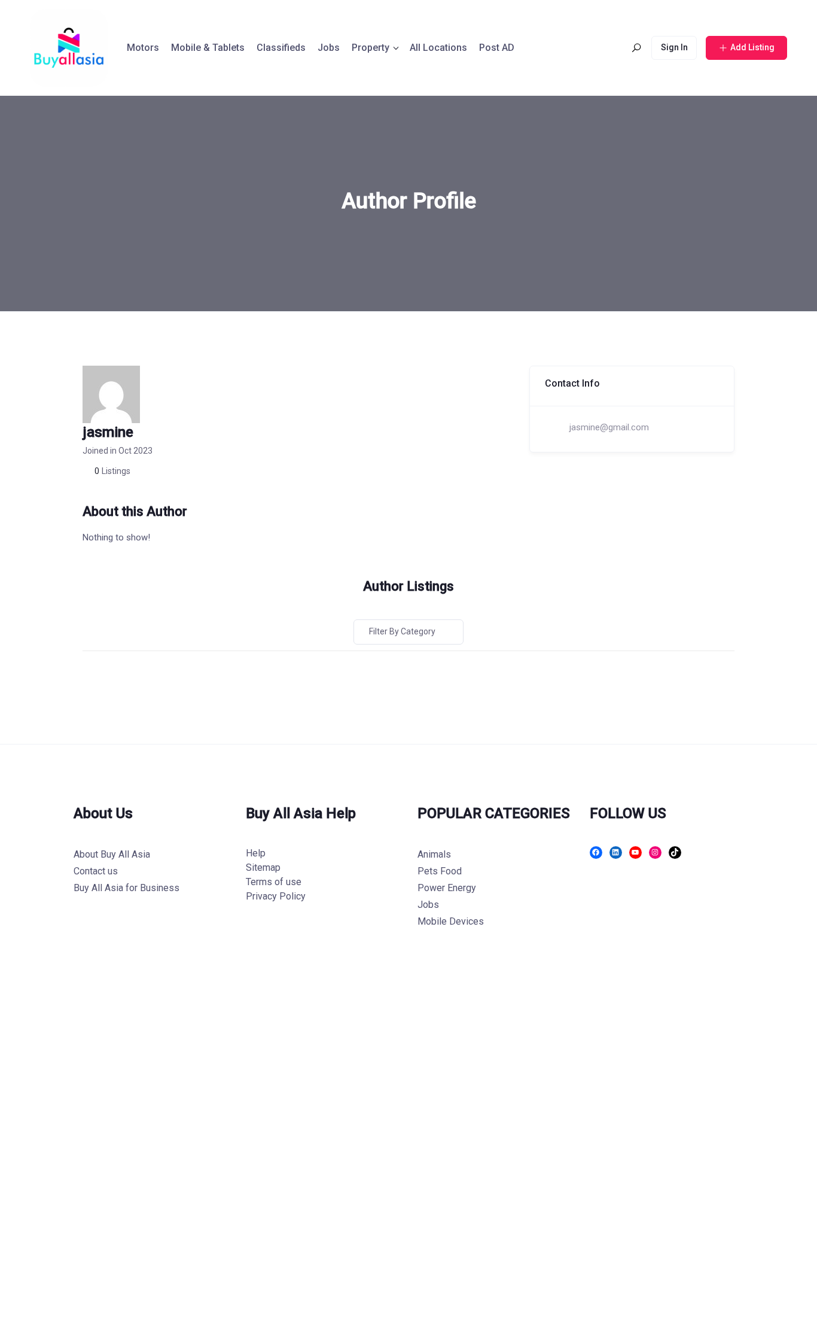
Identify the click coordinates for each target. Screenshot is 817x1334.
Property (370, 47)
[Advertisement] (359, 1150)
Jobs (329, 47)
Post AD (496, 47)
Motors (143, 47)
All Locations (438, 47)
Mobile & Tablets (208, 47)
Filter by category (402, 631)
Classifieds (281, 47)
